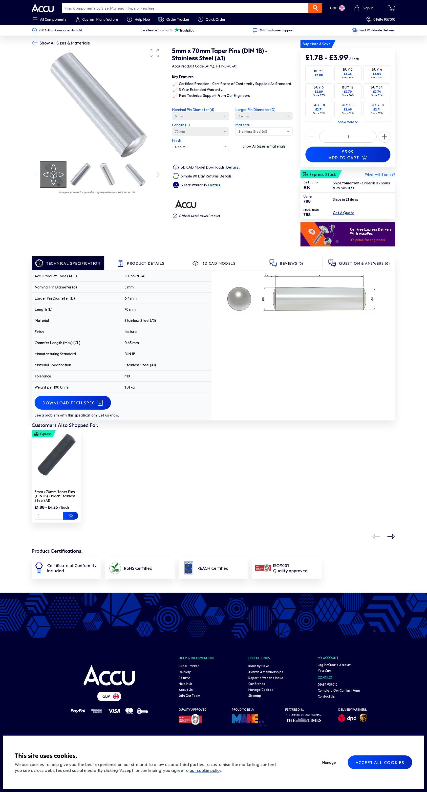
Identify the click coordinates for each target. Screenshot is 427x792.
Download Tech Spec (69, 402)
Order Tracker (189, 666)
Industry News (259, 666)
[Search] (315, 8)
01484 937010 (384, 19)
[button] (154, 53)
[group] (97, 103)
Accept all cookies (380, 762)
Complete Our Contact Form (339, 690)
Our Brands (256, 683)
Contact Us (326, 696)
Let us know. (108, 415)
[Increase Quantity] (311, 137)
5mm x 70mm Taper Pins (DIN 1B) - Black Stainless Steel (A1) (55, 496)
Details (232, 167)
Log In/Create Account (335, 664)
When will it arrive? (380, 174)
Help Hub (185, 683)
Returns (185, 678)
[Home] (109, 675)
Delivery (185, 672)
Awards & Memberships (265, 672)
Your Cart (324, 670)
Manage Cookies (260, 689)
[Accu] (43, 7)
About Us (186, 689)
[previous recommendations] (376, 536)
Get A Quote (343, 212)
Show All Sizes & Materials (65, 42)
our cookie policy (205, 770)
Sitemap (254, 695)
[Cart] (391, 7)
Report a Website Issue (265, 678)
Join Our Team (189, 695)
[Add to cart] (70, 516)
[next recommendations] (391, 536)
